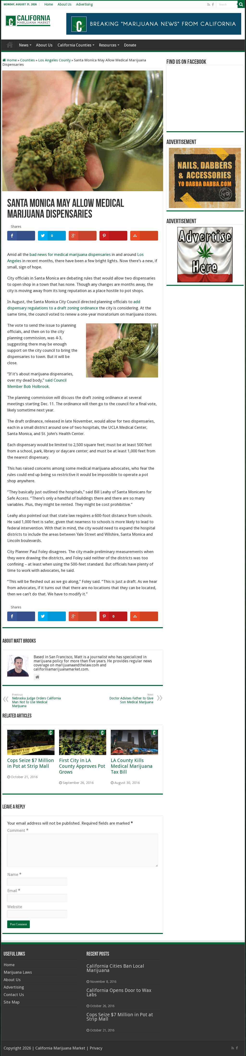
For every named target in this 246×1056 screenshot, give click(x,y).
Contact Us (14, 994)
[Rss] (208, 4)
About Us (64, 4)
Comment (17, 830)
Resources (107, 45)
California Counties (74, 45)
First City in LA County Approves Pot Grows (82, 766)
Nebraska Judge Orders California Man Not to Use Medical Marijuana (36, 700)
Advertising (84, 4)
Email (13, 890)
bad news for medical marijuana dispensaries (70, 254)
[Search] (241, 4)
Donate (130, 45)
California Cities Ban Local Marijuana (115, 968)
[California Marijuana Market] (27, 19)
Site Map (12, 1002)
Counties (27, 60)
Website (14, 906)
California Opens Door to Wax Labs (118, 992)
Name (14, 874)
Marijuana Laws (18, 972)
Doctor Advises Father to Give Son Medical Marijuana (131, 698)
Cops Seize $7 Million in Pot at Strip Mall (30, 763)
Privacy (96, 1048)
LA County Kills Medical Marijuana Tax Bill (132, 766)
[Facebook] (212, 4)
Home (48, 4)
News (23, 45)
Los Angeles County (54, 60)
